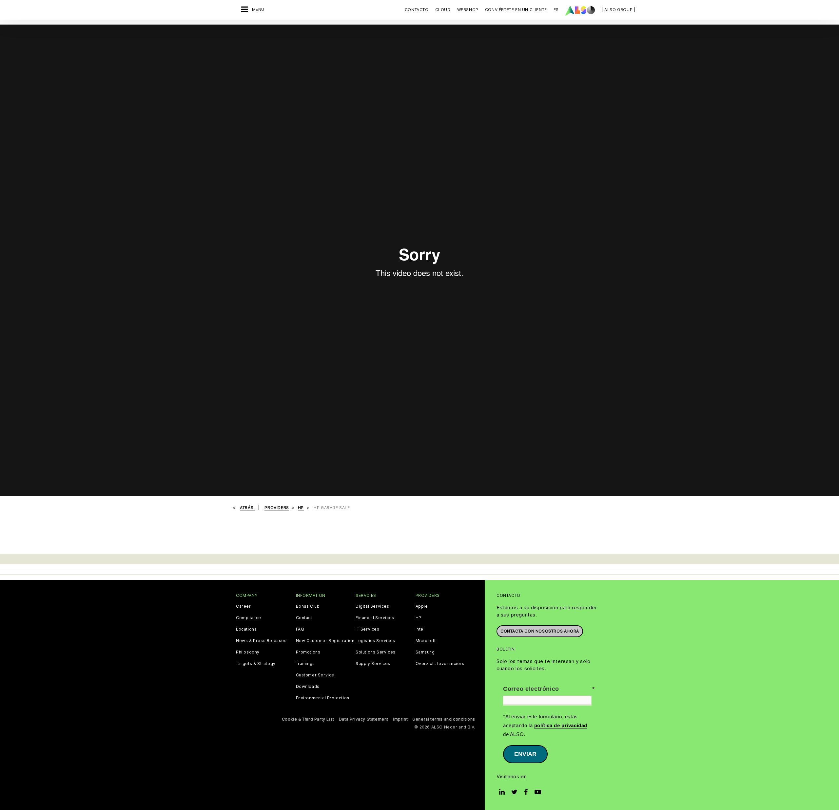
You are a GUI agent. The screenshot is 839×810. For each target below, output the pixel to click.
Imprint (400, 719)
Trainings (305, 663)
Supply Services (373, 663)
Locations (246, 629)
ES (556, 9)
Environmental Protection (322, 698)
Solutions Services (376, 652)
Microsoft (426, 640)
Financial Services (375, 618)
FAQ (300, 629)
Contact (304, 618)
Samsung (425, 652)
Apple (422, 606)
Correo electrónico (531, 689)
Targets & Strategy (256, 663)
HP (418, 618)
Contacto (417, 9)
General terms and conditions (443, 719)
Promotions (308, 652)
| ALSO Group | (618, 9)
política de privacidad (560, 725)
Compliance (248, 618)
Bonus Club (308, 606)
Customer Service (315, 675)
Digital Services (372, 606)
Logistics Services (375, 640)
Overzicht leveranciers (440, 663)
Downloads (308, 686)
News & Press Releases (261, 640)
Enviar (525, 754)
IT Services (368, 629)
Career (243, 606)
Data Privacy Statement (363, 719)
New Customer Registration (325, 640)
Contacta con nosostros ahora (539, 631)
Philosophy (248, 652)
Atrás (247, 507)
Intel (420, 629)
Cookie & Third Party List (308, 719)
